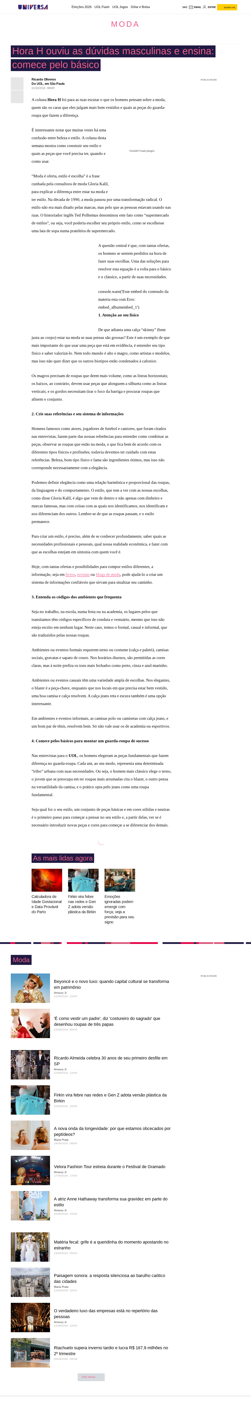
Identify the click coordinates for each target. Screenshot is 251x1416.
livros (70, 574)
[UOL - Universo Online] (51, 7)
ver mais (88, 1377)
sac (184, 7)
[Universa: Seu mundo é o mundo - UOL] (33, 7)
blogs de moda (108, 574)
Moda (125, 24)
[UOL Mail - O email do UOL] (195, 7)
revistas (83, 574)
